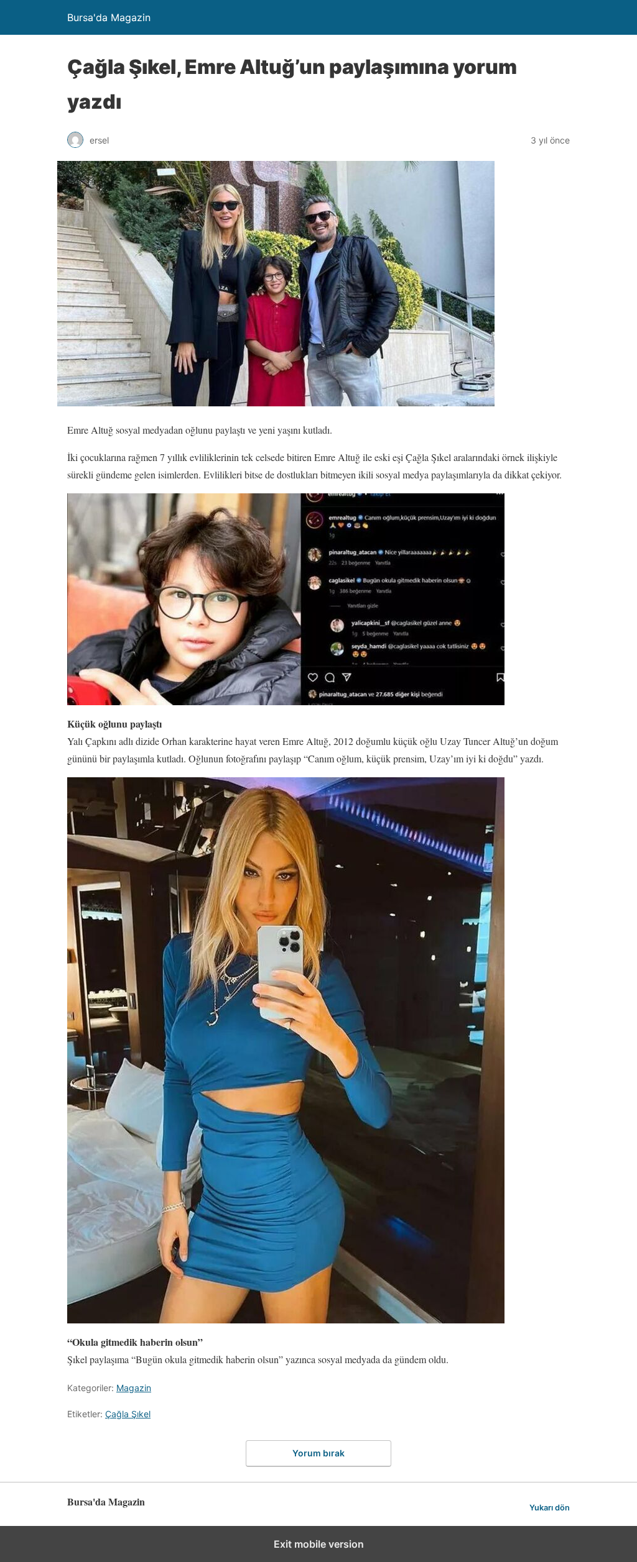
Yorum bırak (318, 1453)
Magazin (133, 1387)
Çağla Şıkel (128, 1414)
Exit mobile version (319, 1544)
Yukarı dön (549, 1507)
